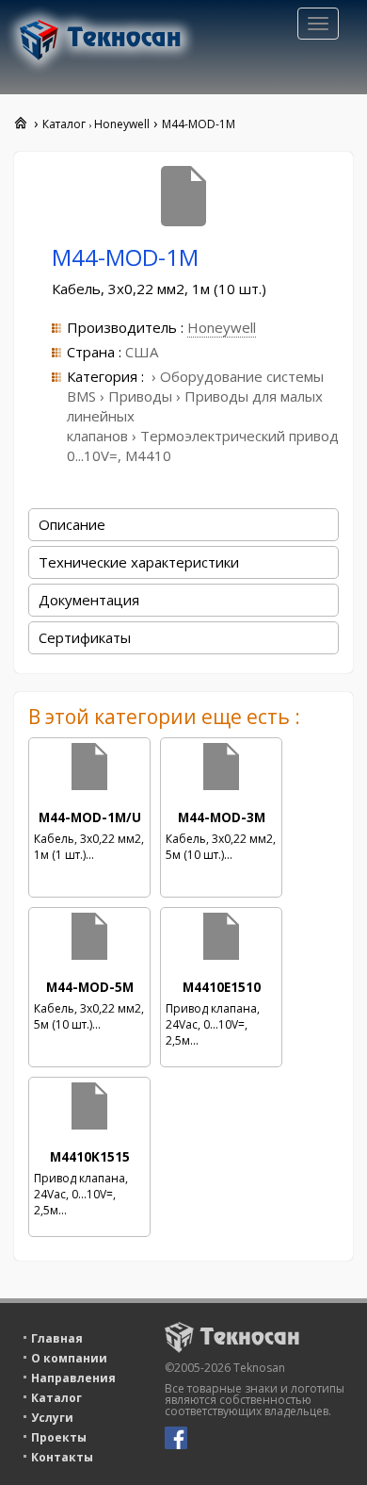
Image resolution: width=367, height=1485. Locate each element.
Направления (73, 1378)
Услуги (52, 1418)
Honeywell (221, 327)
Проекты (59, 1437)
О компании (69, 1358)
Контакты (62, 1457)
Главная (57, 1338)
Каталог (56, 1398)
